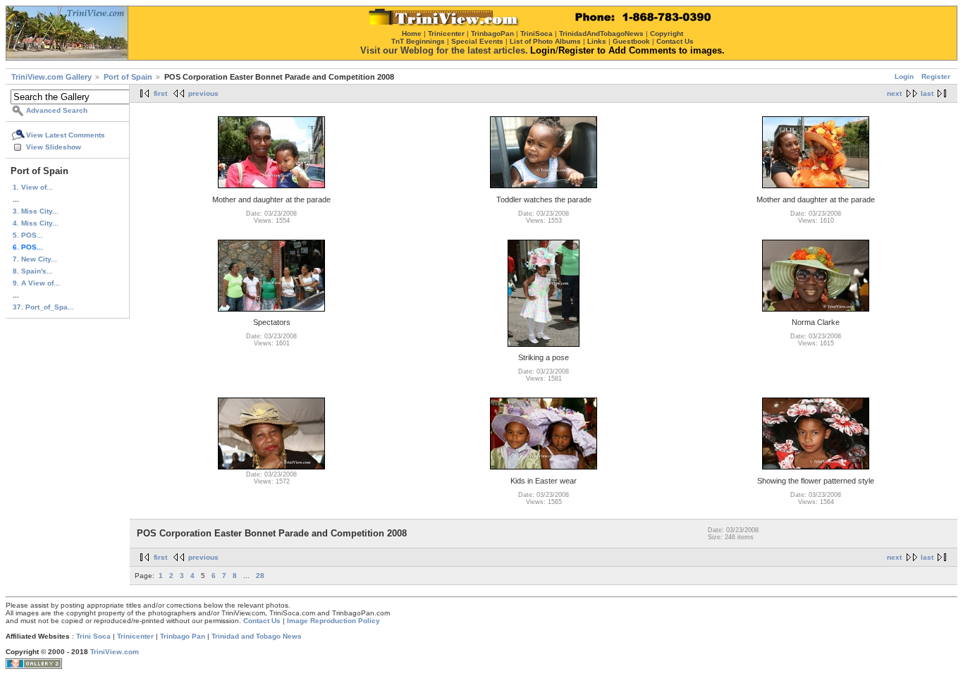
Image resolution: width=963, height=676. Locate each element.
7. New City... (35, 259)
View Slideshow (53, 147)
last (927, 93)
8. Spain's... (33, 271)
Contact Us (262, 621)
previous (203, 93)
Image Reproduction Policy (333, 621)
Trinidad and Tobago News (256, 636)
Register (935, 76)
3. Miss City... (36, 211)
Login (904, 76)
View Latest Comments (65, 135)
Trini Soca (93, 636)
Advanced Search (56, 110)
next (894, 93)
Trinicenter (135, 636)
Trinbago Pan (182, 636)
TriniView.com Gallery (51, 77)
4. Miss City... (36, 223)
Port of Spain (128, 77)
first (160, 93)
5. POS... (28, 235)
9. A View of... (36, 283)
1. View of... (33, 187)
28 (260, 575)
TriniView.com (114, 652)
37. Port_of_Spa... (43, 307)
